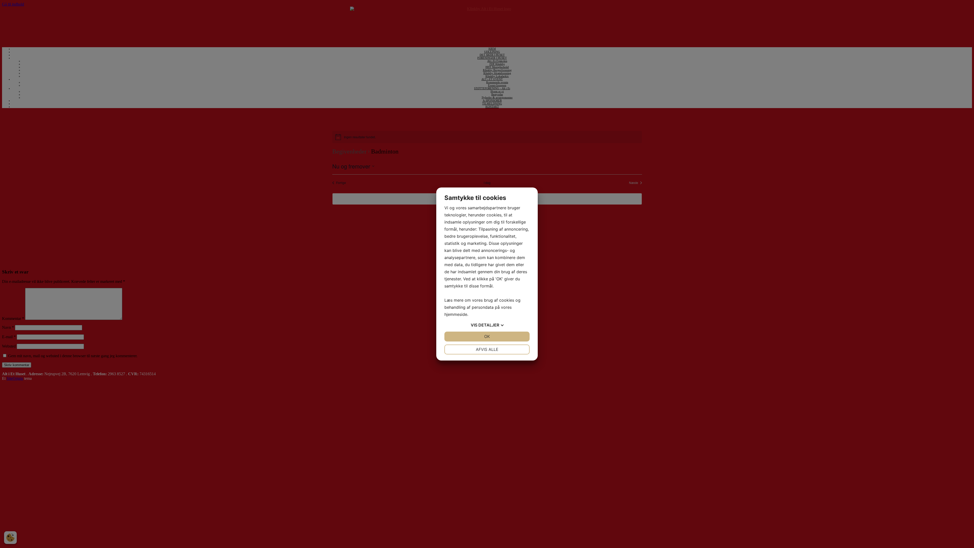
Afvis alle (487, 349)
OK (487, 336)
